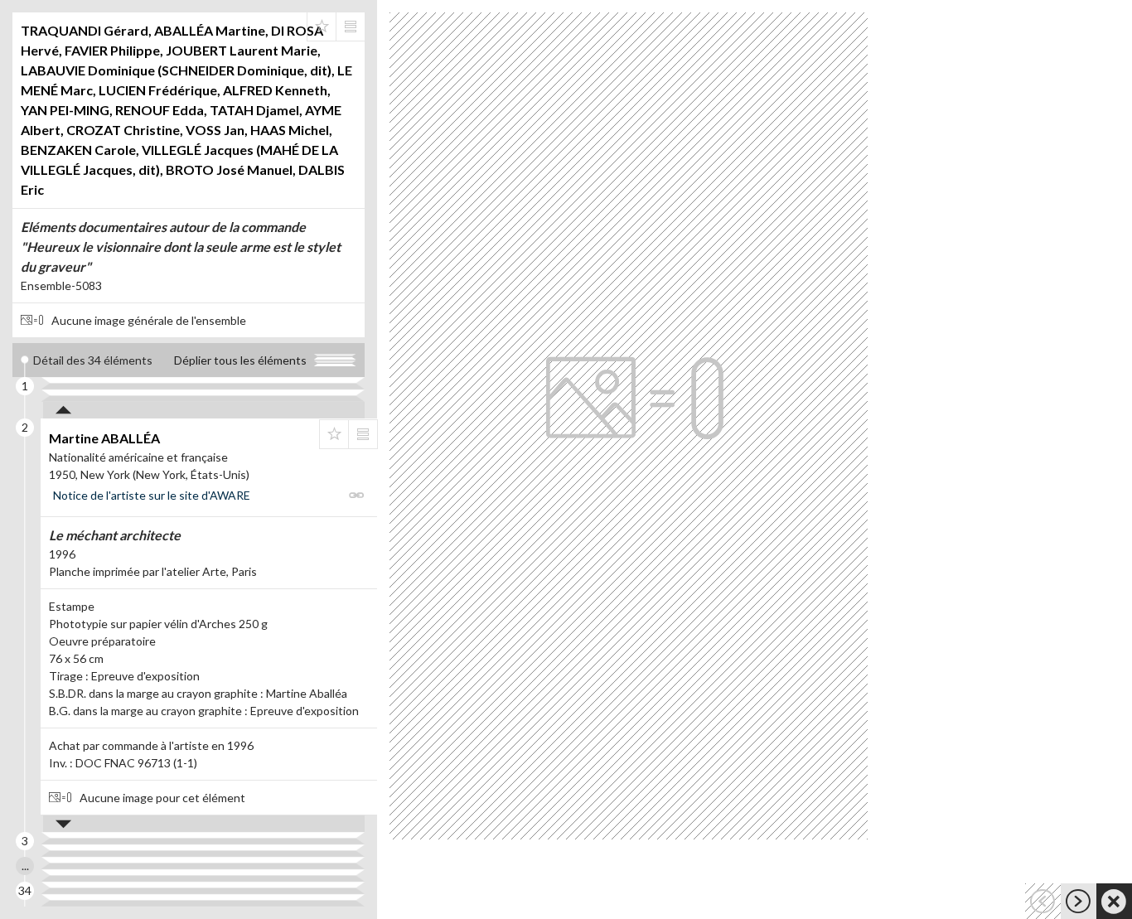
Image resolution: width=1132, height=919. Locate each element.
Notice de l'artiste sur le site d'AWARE (151, 495)
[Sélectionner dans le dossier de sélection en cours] (321, 26)
